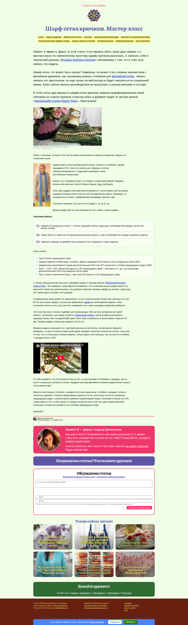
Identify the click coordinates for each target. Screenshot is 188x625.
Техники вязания (105, 41)
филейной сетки (123, 76)
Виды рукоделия (53, 37)
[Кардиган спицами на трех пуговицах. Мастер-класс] (52, 564)
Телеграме (113, 593)
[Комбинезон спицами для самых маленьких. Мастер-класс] (53, 541)
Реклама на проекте (131, 605)
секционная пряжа (84, 315)
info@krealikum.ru (61, 608)
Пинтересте (99, 593)
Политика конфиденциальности (95, 608)
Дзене (74, 593)
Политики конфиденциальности (120, 504)
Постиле (126, 593)
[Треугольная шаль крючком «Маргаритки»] (135, 564)
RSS (126, 610)
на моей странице (137, 446)
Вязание (88, 37)
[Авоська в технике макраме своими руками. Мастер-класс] (94, 541)
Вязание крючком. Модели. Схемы (54, 41)
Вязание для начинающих (106, 37)
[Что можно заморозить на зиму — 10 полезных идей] (94, 564)
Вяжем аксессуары (73, 37)
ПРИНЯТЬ (130, 622)
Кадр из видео (48, 149)
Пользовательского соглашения (95, 504)
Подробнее (115, 622)
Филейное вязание (124, 41)
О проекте (128, 603)
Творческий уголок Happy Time (56, 101)
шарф (87, 302)
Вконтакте (85, 593)
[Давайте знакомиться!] (49, 440)
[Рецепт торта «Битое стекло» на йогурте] (135, 537)
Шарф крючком (143, 41)
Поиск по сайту (129, 608)
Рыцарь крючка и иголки (83, 41)
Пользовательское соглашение (95, 605)
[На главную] (94, 21)
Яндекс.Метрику (96, 622)
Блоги (41, 37)
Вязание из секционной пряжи (135, 37)
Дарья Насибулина (60, 605)
